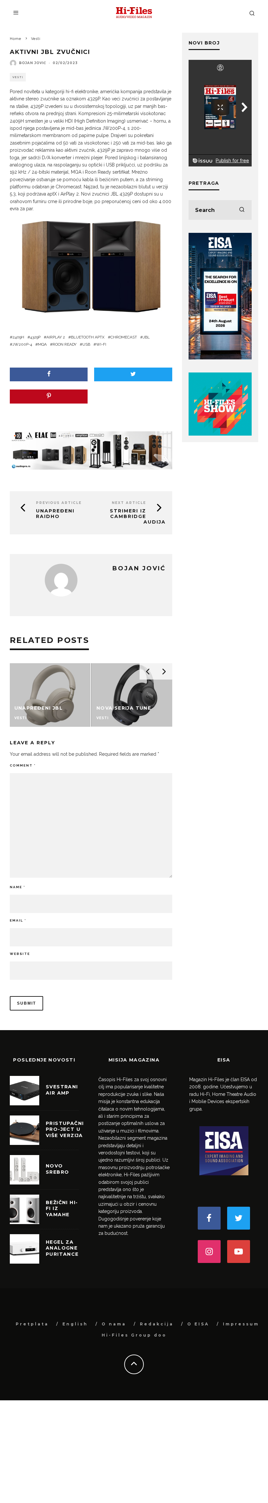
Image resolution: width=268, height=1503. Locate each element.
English (75, 1324)
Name (17, 887)
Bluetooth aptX (88, 337)
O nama (114, 1324)
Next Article (129, 503)
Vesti (17, 77)
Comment (23, 765)
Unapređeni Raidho (55, 513)
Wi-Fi (101, 344)
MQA (42, 344)
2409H (18, 337)
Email (18, 920)
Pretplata (32, 1324)
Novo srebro (57, 1169)
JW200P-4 (22, 344)
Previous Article (59, 503)
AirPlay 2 (55, 337)
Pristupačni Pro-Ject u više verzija (65, 1129)
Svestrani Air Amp (62, 1090)
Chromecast (123, 337)
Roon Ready (64, 344)
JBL (146, 337)
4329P (35, 337)
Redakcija (157, 1324)
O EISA (198, 1324)
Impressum (241, 1324)
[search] (242, 210)
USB (86, 344)
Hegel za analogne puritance (62, 1248)
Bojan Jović (32, 63)
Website (20, 954)
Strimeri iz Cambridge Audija (138, 516)
